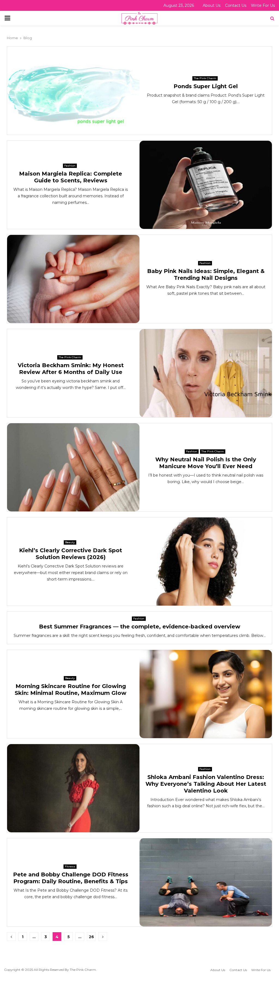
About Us (211, 5)
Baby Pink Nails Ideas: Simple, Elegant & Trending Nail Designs (206, 274)
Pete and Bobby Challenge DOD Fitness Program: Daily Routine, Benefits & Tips (70, 878)
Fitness (70, 866)
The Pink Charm (205, 78)
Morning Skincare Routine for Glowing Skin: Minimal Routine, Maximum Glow (70, 689)
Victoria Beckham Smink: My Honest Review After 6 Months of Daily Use (71, 368)
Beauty (70, 542)
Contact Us (235, 5)
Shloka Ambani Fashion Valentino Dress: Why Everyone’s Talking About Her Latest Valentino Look (205, 784)
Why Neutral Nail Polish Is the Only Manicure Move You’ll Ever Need (205, 462)
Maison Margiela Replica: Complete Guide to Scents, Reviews (70, 177)
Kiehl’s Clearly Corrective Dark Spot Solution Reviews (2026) (70, 553)
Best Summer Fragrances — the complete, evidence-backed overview (139, 626)
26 (91, 936)
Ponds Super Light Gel (206, 86)
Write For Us (263, 5)
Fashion (69, 165)
